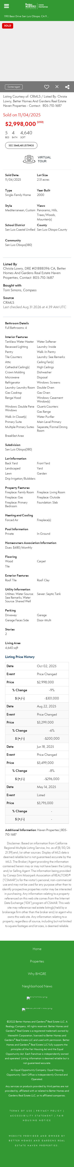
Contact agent (14, 87)
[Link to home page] (37, 6)
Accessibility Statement (31, 1116)
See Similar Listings (21, 145)
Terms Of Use (21, 1111)
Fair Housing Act (38, 1049)
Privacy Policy (49, 1111)
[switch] (47, 86)
